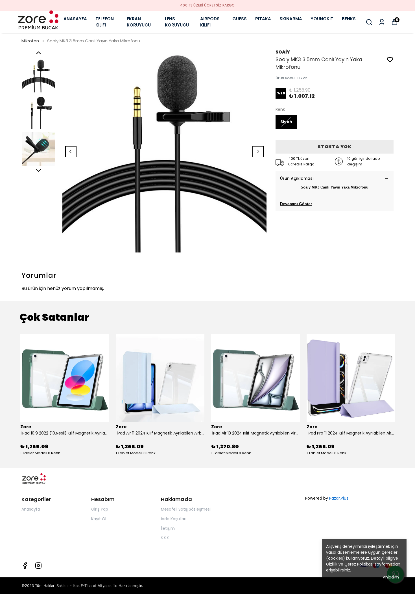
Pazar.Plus (338, 498)
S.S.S (165, 538)
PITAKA (263, 19)
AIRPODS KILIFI (210, 22)
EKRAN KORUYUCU (139, 22)
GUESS (239, 19)
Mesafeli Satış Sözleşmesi (186, 509)
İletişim (168, 528)
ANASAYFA (75, 19)
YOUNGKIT (322, 19)
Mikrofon (30, 41)
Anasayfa (30, 509)
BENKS (349, 19)
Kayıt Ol (98, 519)
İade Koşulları (173, 519)
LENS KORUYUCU (177, 22)
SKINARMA (290, 19)
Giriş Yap (99, 509)
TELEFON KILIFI (104, 22)
